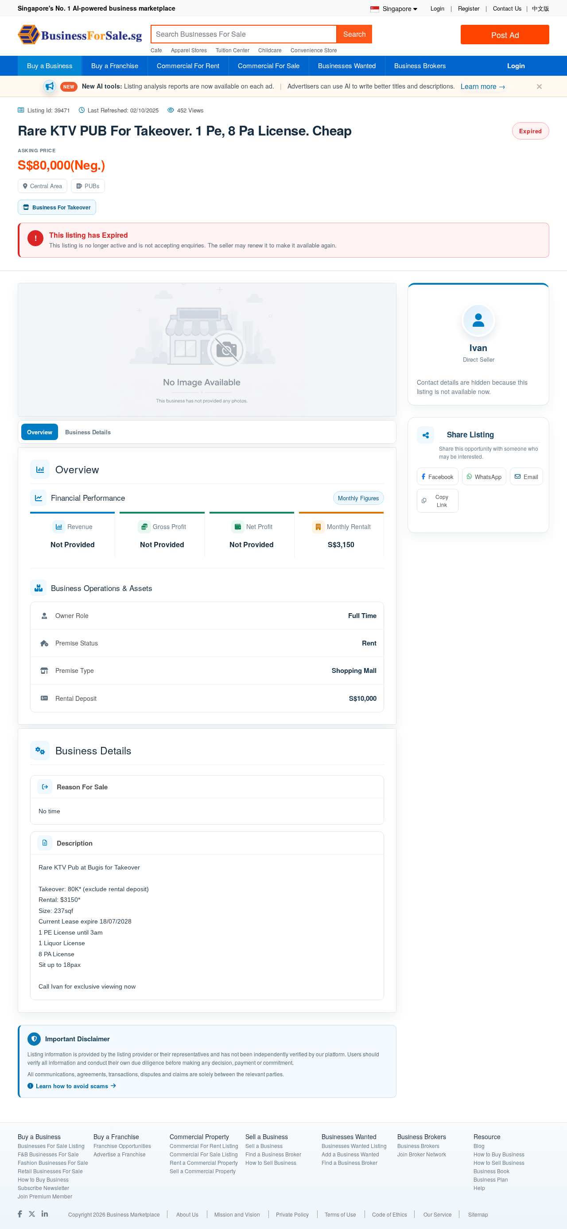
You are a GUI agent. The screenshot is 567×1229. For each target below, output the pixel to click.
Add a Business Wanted (350, 1154)
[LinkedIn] (46, 1214)
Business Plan (491, 1179)
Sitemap (478, 1214)
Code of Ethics (389, 1214)
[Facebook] (21, 1214)
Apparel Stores (189, 50)
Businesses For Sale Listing (51, 1145)
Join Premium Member (45, 1196)
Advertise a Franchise (119, 1154)
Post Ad (505, 34)
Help (479, 1187)
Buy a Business (50, 65)
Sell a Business (264, 1145)
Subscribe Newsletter (43, 1187)
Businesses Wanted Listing (354, 1145)
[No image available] (207, 349)
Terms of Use (340, 1214)
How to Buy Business (43, 1179)
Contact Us (507, 8)
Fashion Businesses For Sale (53, 1162)
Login (437, 8)
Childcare (270, 50)
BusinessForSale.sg (80, 37)
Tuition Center (232, 50)
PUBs (92, 186)
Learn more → (483, 86)
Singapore (395, 8)
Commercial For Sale (268, 65)
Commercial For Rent (188, 65)
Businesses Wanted (347, 65)
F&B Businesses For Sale (48, 1154)
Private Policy (292, 1214)
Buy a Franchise (114, 65)
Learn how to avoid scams (72, 1086)
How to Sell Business (270, 1162)
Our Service (437, 1214)
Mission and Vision (237, 1214)
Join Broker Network (421, 1154)
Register (468, 8)
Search (354, 34)
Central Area (46, 186)
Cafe (156, 50)
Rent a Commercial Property (204, 1162)
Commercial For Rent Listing (204, 1145)
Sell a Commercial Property (203, 1171)
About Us (187, 1214)
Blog (479, 1145)
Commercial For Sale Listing (204, 1154)
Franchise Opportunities (122, 1145)
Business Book (491, 1171)
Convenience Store (314, 50)
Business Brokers (420, 65)
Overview (39, 432)
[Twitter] (32, 1214)
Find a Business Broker (273, 1154)
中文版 (540, 8)
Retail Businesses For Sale (50, 1171)
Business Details (88, 432)
